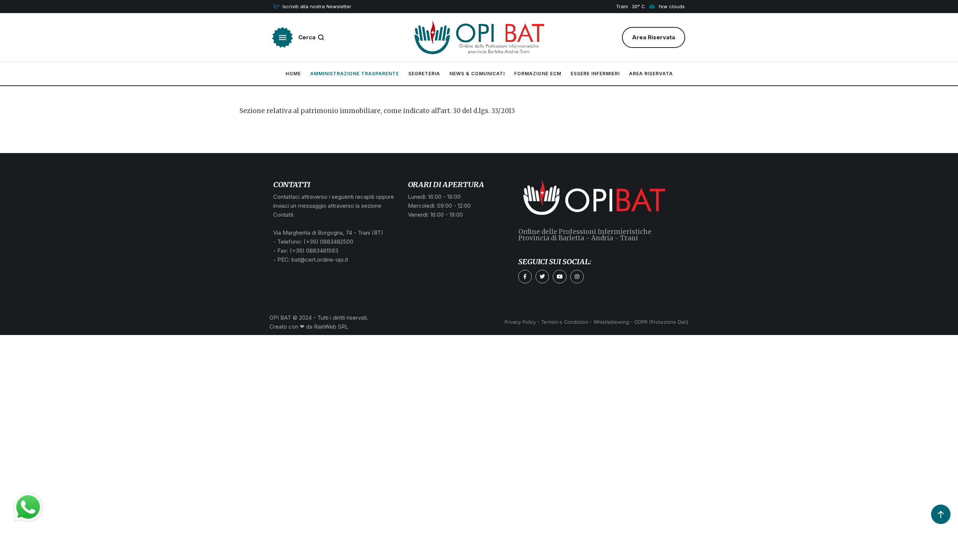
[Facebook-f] (525, 276)
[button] (312, 6)
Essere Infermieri (595, 73)
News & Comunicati (477, 73)
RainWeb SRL (331, 326)
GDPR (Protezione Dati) (661, 322)
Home (293, 73)
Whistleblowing (611, 322)
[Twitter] (542, 276)
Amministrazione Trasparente (354, 73)
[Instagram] (577, 276)
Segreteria (424, 73)
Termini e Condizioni (564, 322)
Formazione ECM (537, 73)
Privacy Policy (520, 322)
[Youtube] (559, 276)
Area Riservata (651, 73)
